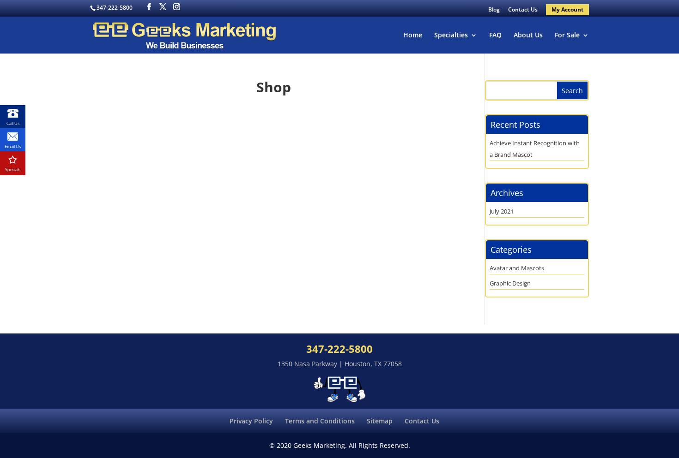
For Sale (567, 35)
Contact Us (523, 10)
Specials (12, 169)
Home (412, 35)
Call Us (12, 123)
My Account (567, 9)
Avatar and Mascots (517, 268)
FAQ (495, 35)
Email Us (13, 146)
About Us (528, 35)
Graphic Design (510, 283)
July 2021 (502, 211)
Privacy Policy (251, 420)
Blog (494, 10)
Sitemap (380, 420)
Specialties (451, 35)
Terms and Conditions (320, 420)
